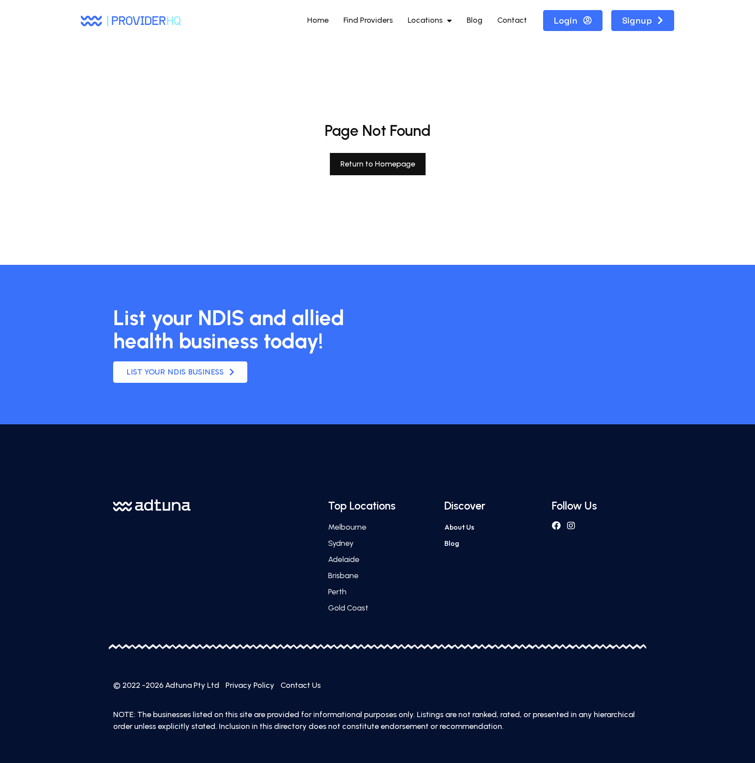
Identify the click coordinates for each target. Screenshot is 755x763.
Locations (425, 20)
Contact (512, 20)
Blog (474, 20)
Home (318, 20)
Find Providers (368, 20)
